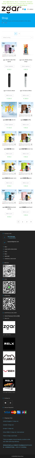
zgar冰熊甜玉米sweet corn (9, 178)
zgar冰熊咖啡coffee (26, 120)
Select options (9, 66)
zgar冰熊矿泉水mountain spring (9, 208)
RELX (6, 247)
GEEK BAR (7, 256)
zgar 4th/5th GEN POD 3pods (9, 60)
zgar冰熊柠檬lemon (9, 149)
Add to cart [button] (9, 95)
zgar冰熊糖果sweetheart (25, 207)
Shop (5, 22)
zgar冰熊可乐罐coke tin (9, 120)
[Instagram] (10, 403)
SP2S (6, 251)
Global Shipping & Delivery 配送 (12, 316)
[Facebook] (5, 403)
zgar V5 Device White (26, 90)
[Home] (2, 22)
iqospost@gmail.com (13, 241)
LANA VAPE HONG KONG (11, 249)
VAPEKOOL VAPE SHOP (10, 258)
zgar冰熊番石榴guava (26, 178)
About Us (7, 318)
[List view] (19, 33)
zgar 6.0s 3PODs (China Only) (25, 60)
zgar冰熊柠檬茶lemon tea (26, 149)
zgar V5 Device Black (9, 90)
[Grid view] (15, 33)
